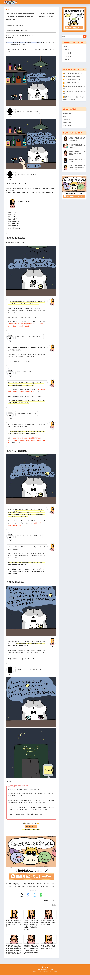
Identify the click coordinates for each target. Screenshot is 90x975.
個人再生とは (66, 116)
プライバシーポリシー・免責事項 (45, 969)
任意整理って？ (67, 113)
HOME (46, 967)
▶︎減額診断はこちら (31, 826)
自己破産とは (66, 119)
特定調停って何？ (67, 123)
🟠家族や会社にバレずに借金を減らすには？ (74, 87)
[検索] (84, 36)
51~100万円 (66, 50)
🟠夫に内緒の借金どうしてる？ (71, 80)
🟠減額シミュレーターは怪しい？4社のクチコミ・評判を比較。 (73, 98)
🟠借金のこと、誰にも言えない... (72, 83)
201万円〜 (66, 59)
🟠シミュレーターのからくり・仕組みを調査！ (74, 93)
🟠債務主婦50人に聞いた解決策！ (72, 76)
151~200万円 (67, 56)
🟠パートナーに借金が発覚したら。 (72, 73)
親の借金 (54, 905)
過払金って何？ (67, 126)
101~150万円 (67, 53)
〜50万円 (53, 900)
